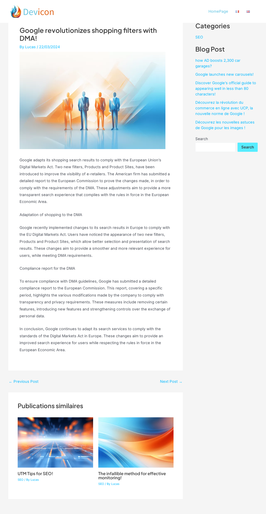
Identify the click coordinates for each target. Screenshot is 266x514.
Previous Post (23, 381)
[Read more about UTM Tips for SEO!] (55, 442)
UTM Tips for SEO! (35, 473)
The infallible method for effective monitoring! (132, 475)
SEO (20, 479)
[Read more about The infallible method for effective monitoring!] (136, 442)
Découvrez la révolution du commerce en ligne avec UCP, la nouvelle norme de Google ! (224, 108)
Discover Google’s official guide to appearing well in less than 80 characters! (225, 88)
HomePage (218, 11)
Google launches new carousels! (224, 74)
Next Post (171, 381)
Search (201, 139)
